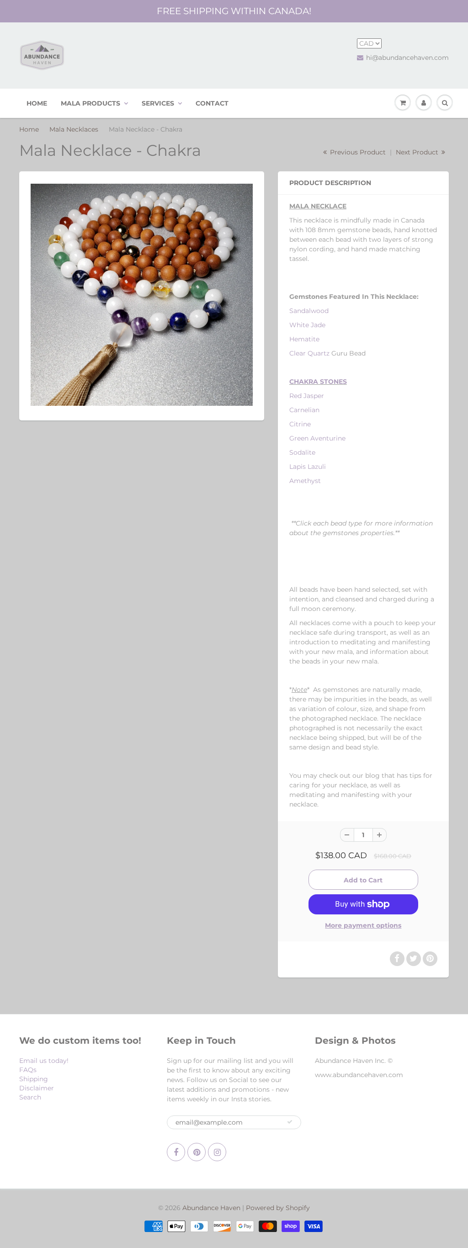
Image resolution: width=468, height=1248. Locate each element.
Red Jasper (306, 396)
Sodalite (302, 452)
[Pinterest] (196, 1152)
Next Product (418, 152)
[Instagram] (217, 1152)
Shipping (33, 1079)
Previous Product (357, 152)
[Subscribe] (290, 1122)
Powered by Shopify (278, 1208)
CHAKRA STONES (318, 381)
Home (29, 129)
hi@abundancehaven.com (407, 57)
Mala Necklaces (73, 129)
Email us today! (44, 1061)
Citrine (300, 424)
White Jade (307, 325)
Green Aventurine (317, 438)
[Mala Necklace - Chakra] (141, 295)
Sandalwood (309, 311)
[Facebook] (176, 1152)
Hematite (304, 339)
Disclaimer (36, 1088)
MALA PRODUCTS (90, 103)
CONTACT (212, 103)
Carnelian (304, 410)
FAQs (28, 1070)
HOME (37, 103)
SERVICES (158, 103)
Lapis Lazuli (307, 466)
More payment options (363, 925)
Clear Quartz (309, 353)
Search (30, 1097)
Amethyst (305, 481)
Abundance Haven (211, 1208)
